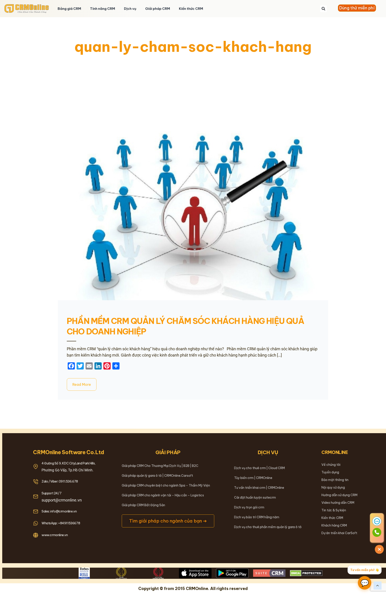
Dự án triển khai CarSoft (339, 533)
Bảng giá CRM (69, 8)
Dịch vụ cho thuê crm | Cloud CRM (259, 468)
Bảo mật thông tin (334, 480)
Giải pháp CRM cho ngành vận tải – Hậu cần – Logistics (163, 495)
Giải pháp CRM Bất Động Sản (143, 505)
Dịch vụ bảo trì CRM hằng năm (256, 517)
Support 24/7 (51, 493)
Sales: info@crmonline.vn (59, 511)
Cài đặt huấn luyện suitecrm (255, 497)
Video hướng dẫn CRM (337, 503)
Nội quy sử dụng (333, 487)
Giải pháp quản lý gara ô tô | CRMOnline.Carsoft (157, 476)
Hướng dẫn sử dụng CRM (339, 495)
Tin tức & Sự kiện (333, 510)
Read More (81, 384)
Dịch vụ (130, 8)
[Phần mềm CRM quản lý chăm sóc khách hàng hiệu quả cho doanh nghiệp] (193, 210)
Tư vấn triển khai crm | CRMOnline (259, 488)
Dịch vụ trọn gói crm (249, 507)
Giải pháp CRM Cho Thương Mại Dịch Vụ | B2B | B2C (160, 466)
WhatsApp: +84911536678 (61, 523)
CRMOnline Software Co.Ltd (68, 452)
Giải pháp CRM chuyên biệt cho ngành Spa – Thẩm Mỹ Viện (166, 485)
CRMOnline (334, 452)
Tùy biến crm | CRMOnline (253, 478)
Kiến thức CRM (191, 8)
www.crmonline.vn (55, 535)
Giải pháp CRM (157, 8)
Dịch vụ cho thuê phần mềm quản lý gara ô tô (268, 527)
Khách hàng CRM (334, 525)
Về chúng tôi (330, 465)
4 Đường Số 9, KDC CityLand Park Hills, (69, 463)
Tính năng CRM (102, 8)
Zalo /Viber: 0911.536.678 (60, 481)
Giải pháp (167, 452)
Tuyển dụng (330, 472)
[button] (323, 8)
